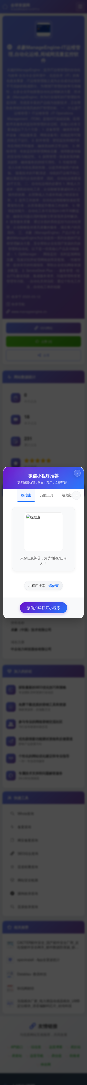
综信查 (26, 495)
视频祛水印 (70, 495)
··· (76, 495)
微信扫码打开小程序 (43, 607)
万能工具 (46, 495)
